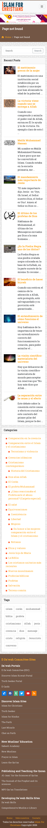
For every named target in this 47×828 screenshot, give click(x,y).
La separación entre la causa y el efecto (30, 397)
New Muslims (9, 751)
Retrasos (16, 542)
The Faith (7, 722)
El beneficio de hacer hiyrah (30, 281)
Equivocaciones (17, 509)
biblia (9, 616)
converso (11, 645)
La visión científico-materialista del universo (30, 358)
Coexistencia (18, 514)
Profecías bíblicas (18, 575)
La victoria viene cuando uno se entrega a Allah (28, 103)
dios (21, 630)
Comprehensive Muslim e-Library (19, 807)
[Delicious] (4, 693)
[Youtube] (28, 693)
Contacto (36, 818)
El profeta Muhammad (21, 486)
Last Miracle (8, 727)
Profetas (13, 580)
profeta (20, 616)
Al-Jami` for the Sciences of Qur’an (20, 775)
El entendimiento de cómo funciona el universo (30, 319)
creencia (11, 630)
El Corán (13, 481)
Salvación (14, 585)
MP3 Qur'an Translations (14, 789)
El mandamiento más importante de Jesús (29, 180)
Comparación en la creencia (24, 438)
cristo (9, 638)
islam (9, 608)
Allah (27, 623)
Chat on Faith (9, 733)
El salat (12, 504)
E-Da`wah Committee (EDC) (15, 670)
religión (20, 638)
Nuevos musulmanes (20, 571)
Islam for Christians (12, 705)
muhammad (33, 608)
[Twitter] (21, 693)
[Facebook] (10, 693)
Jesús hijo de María (19, 553)
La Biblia (13, 557)
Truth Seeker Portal (12, 681)
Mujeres (15, 524)
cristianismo (13, 623)
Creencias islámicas (20, 457)
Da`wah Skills (9, 802)
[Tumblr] (16, 693)
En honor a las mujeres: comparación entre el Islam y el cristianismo (25, 532)
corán (19, 608)
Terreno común (17, 590)
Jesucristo (35, 638)
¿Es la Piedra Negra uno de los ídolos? (29, 248)
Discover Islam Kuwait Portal (17, 675)
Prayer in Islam (10, 757)
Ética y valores (17, 548)
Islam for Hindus (10, 716)
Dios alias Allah (17, 476)
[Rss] (34, 693)
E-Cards (5, 686)
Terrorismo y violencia (24, 451)
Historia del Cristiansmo (25, 470)
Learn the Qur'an (10, 762)
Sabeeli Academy (11, 746)
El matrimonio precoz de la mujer (29, 69)
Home (9, 818)
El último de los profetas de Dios (27, 214)
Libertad (16, 519)
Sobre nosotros (22, 818)
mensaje (32, 630)
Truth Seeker (8, 711)
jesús (37, 623)
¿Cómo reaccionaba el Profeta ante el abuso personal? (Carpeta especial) (24, 495)
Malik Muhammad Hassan (29, 142)
